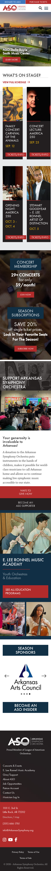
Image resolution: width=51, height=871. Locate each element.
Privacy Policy (18, 852)
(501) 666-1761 (11, 823)
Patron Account (11, 788)
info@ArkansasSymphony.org (18, 830)
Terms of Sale (26, 858)
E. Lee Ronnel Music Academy (19, 770)
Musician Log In (11, 797)
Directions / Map (11, 817)
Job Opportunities (12, 783)
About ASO (9, 779)
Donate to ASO (13, 2)
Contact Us (8, 792)
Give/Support (10, 774)
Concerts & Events (12, 765)
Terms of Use (33, 852)
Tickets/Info (15, 154)
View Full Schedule (14, 82)
